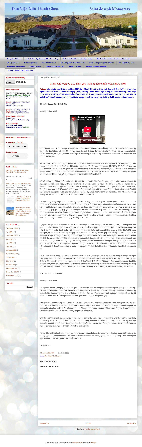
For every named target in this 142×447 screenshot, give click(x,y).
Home (88, 423)
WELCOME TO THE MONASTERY (18, 183)
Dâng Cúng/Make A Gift (54, 66)
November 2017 (12, 275)
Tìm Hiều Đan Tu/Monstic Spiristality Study (113, 59)
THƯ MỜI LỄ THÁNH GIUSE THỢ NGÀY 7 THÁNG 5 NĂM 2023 (23, 198)
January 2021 (11, 250)
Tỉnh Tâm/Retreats (49, 63)
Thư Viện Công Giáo (126, 63)
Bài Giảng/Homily (30, 63)
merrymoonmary (77, 442)
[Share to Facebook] (66, 353)
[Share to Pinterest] (68, 353)
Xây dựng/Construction (16, 66)
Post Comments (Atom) (92, 429)
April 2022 (9, 243)
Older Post (131, 423)
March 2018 (10, 265)
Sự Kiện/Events (35, 66)
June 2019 (10, 257)
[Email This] (59, 353)
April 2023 (9, 239)
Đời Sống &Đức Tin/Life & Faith (73, 63)
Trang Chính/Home (14, 59)
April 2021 (9, 246)
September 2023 (12, 235)
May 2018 (9, 261)
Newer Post (44, 423)
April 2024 (9, 232)
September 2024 (12, 228)
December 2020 (12, 254)
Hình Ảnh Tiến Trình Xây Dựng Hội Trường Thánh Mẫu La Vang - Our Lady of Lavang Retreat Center (23, 211)
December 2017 (12, 272)
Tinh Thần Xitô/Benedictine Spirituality (77, 59)
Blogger (93, 442)
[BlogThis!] (62, 353)
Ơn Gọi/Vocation (13, 63)
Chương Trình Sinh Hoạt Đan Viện (20, 70)
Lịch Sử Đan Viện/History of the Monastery (42, 59)
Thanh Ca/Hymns (74, 66)
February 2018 (11, 268)
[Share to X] (64, 353)
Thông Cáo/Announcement (96, 66)
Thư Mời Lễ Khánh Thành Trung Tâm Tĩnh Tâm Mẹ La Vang (17, 171)
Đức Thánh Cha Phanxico (53, 356)
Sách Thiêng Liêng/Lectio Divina (101, 63)
